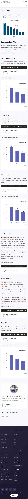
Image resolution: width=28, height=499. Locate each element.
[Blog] (14, 489)
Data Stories (3, 442)
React (15, 439)
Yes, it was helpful (8, 404)
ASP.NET (15, 447)
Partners (15, 475)
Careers (15, 480)
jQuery (15, 442)
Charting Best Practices (19, 460)
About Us (16, 478)
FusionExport (4, 447)
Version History (4, 462)
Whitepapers (16, 457)
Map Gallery (3, 439)
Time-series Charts (5, 437)
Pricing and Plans (4, 469)
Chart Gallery (4, 434)
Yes (5, 73)
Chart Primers (17, 462)
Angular (15, 434)
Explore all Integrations (19, 450)
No (9, 73)
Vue (14, 437)
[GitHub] (10, 489)
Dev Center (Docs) (5, 457)
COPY (24, 67)
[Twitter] (2, 489)
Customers (16, 472)
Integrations (3, 460)
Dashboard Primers (18, 465)
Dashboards (3, 444)
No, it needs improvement (10, 406)
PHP (15, 444)
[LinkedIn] (6, 489)
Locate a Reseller (4, 472)
